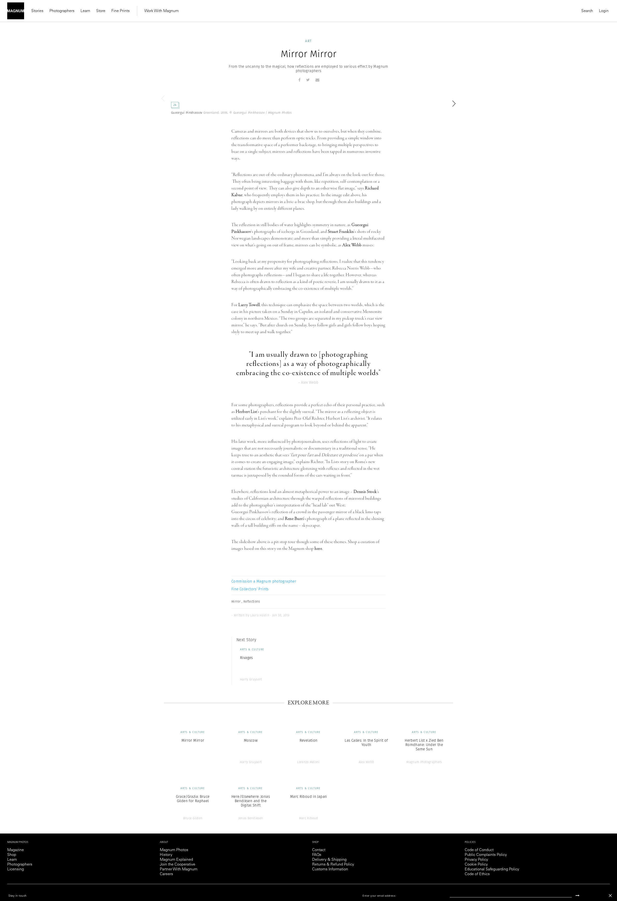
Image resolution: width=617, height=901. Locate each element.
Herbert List (246, 412)
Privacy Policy (476, 860)
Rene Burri (294, 519)
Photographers (61, 11)
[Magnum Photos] (15, 10)
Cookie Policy (476, 865)
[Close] (610, 895)
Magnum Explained (176, 860)
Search (587, 11)
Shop (11, 855)
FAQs (316, 855)
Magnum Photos (174, 850)
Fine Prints (120, 11)
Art (308, 41)
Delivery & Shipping (329, 860)
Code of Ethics (477, 874)
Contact (318, 850)
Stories (37, 11)
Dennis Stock (365, 492)
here (318, 548)
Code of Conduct (479, 850)
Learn (85, 11)
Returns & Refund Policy (333, 865)
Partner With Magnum (178, 869)
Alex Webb (352, 245)
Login (604, 11)
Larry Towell (249, 305)
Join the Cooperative (177, 865)
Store (100, 11)
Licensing (15, 869)
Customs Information (330, 869)
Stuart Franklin (341, 232)
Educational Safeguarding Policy (492, 869)
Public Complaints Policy (486, 855)
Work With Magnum (161, 11)
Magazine (15, 850)
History (166, 855)
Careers (166, 874)
